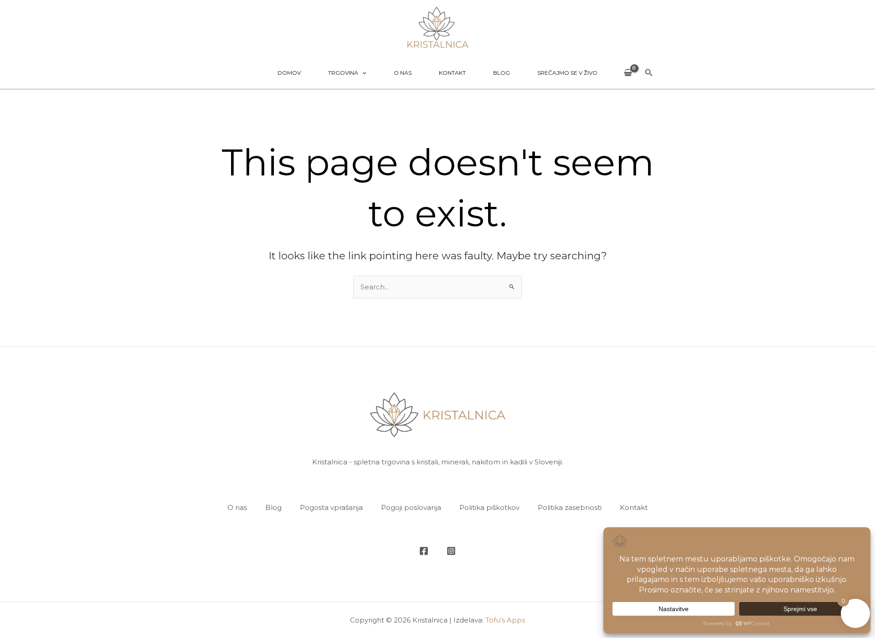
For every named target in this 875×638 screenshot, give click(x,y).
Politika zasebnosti (570, 507)
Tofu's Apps (505, 620)
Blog (501, 72)
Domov (289, 72)
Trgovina (343, 72)
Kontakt (452, 72)
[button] (362, 73)
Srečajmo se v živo (567, 72)
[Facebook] (423, 551)
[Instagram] (451, 551)
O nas (403, 72)
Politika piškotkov (489, 507)
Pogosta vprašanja (331, 507)
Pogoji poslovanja (411, 507)
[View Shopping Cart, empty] (628, 73)
